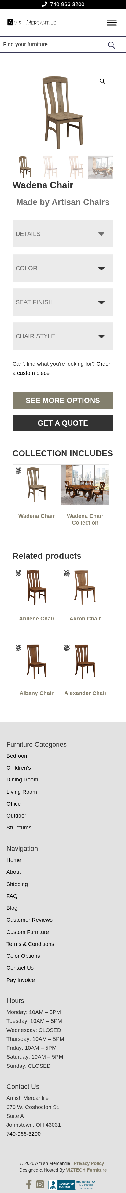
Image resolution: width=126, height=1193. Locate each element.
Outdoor (16, 816)
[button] (102, 81)
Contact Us (20, 968)
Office (13, 804)
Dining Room (22, 780)
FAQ (11, 896)
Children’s (18, 768)
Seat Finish (34, 302)
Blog (11, 908)
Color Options (23, 956)
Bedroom (17, 756)
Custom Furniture (27, 932)
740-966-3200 (67, 4)
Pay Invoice (20, 980)
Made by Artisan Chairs (62, 202)
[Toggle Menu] (112, 23)
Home (13, 860)
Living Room (21, 792)
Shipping (17, 884)
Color (26, 268)
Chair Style (35, 336)
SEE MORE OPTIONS (63, 400)
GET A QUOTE (63, 423)
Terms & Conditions (30, 944)
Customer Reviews (29, 920)
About (13, 872)
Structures (18, 828)
